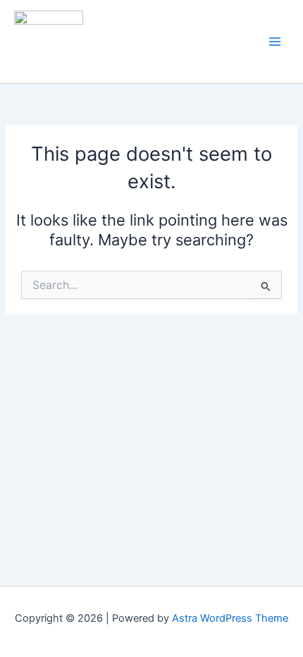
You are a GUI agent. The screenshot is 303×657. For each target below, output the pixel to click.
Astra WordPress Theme (230, 618)
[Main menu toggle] (275, 41)
